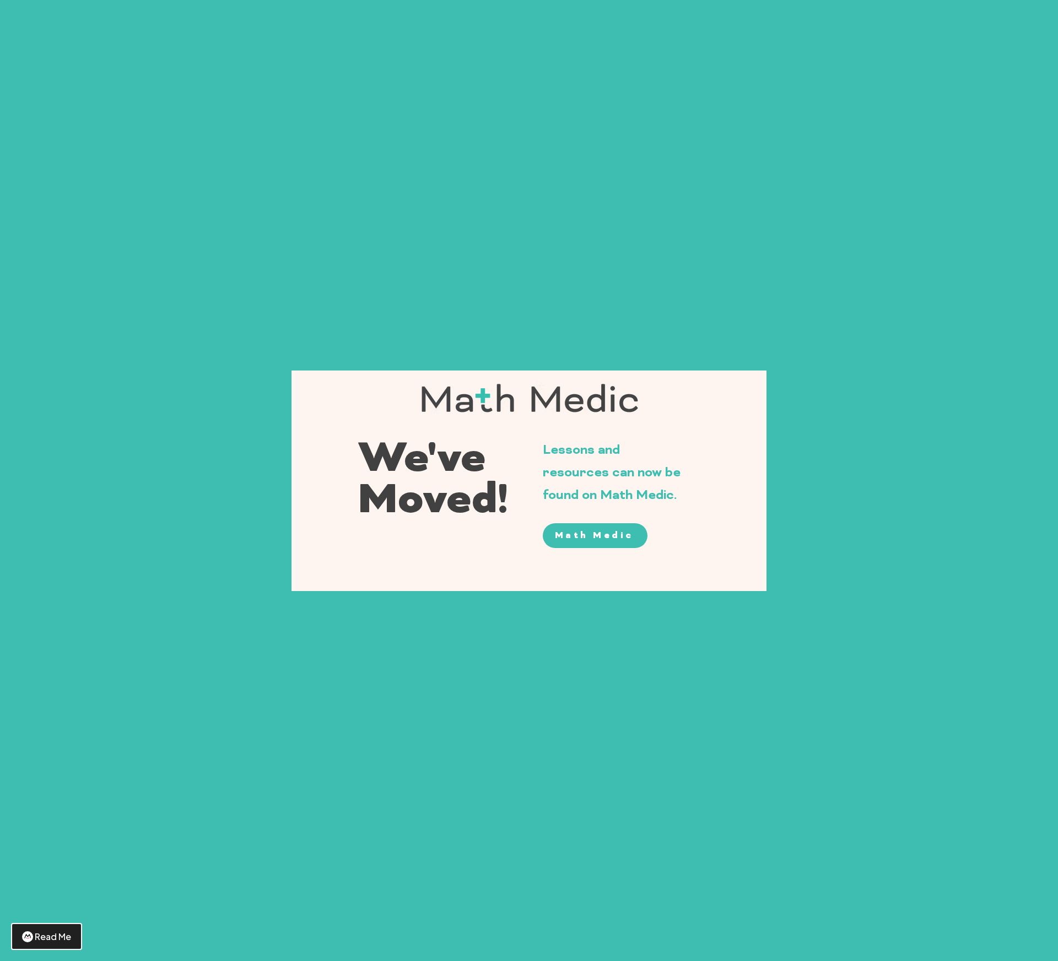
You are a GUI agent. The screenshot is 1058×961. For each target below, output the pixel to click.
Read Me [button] (53, 936)
